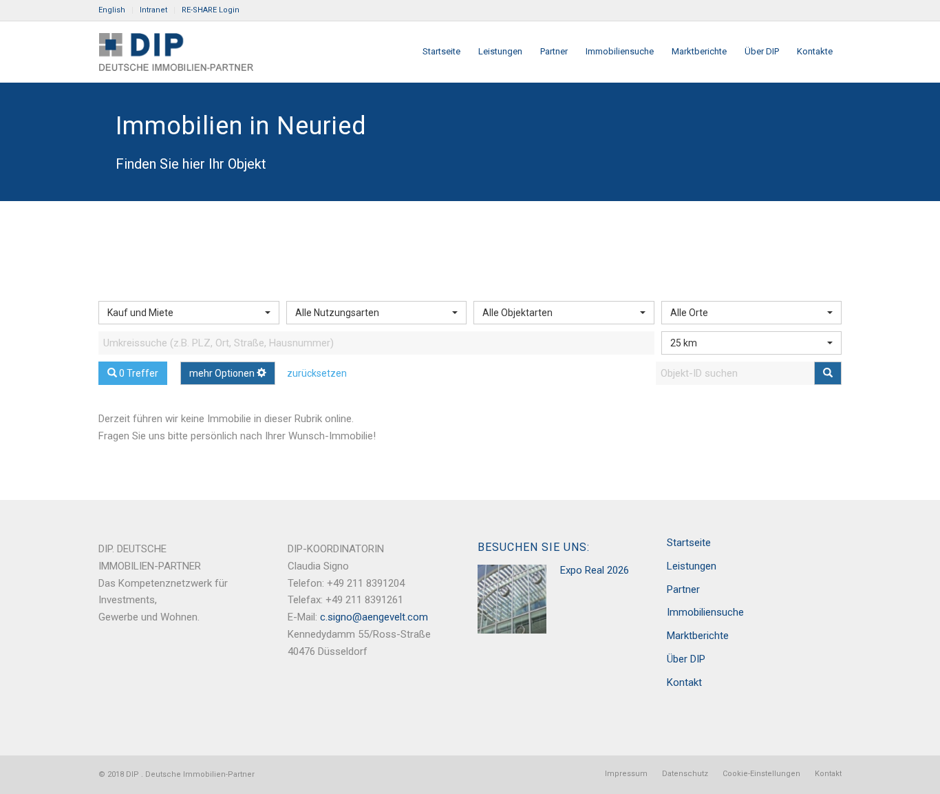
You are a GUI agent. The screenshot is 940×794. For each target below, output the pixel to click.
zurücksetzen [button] (317, 373)
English (111, 10)
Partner (683, 589)
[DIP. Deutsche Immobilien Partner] (175, 52)
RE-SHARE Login (210, 10)
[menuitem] (115, 10)
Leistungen (691, 566)
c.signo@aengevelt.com (374, 617)
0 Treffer (137, 373)
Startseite (689, 542)
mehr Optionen (223, 373)
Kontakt (684, 682)
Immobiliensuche (705, 612)
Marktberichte (698, 635)
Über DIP (686, 659)
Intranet (153, 10)
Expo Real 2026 (594, 570)
